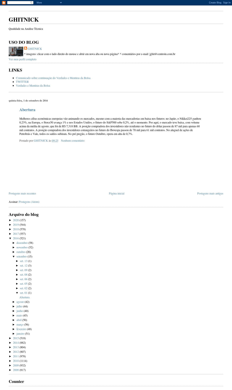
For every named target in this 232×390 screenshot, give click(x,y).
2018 (16, 229)
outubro (21, 252)
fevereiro (21, 329)
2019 (16, 224)
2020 (16, 220)
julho (19, 306)
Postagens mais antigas (210, 193)
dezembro (22, 243)
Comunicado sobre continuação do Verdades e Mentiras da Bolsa (53, 78)
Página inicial (116, 193)
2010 (16, 361)
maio (19, 315)
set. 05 (24, 283)
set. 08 (24, 274)
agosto (20, 302)
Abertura (27, 110)
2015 (16, 338)
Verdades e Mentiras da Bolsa (33, 85)
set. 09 (24, 270)
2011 (16, 356)
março (20, 324)
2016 (16, 238)
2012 (16, 352)
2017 (16, 233)
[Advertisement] (51, 7)
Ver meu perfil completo (22, 59)
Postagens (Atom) (29, 202)
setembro (22, 256)
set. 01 (24, 292)
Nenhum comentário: (73, 140)
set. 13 (24, 261)
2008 (16, 370)
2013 (16, 347)
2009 (16, 365)
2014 (16, 342)
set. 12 (24, 265)
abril (19, 320)
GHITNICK (24, 19)
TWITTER (22, 82)
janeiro (20, 333)
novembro (22, 247)
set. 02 (24, 288)
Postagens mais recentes (22, 193)
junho (20, 311)
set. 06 (24, 279)
